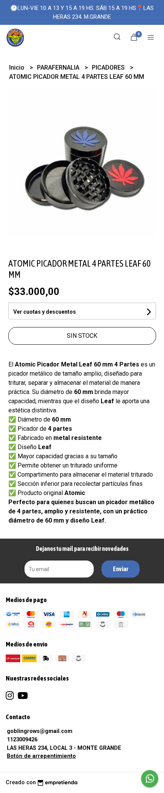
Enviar (120, 568)
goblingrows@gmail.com (39, 731)
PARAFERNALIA (59, 67)
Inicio (17, 67)
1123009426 (22, 739)
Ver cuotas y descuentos (44, 312)
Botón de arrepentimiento (41, 756)
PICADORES (109, 67)
